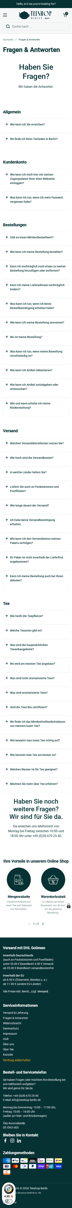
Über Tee (8, 1049)
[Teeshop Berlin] (35, 15)
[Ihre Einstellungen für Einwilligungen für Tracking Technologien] (68, 906)
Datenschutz (11, 1028)
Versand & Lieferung (15, 1012)
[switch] (8, 1201)
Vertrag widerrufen (16, 1060)
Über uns (8, 1044)
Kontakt (8, 1054)
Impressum (10, 1033)
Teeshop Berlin (39, 1188)
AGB (6, 1039)
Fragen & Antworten (15, 1018)
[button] (65, 15)
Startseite (8, 39)
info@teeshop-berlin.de (26, 1100)
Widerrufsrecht (12, 1023)
